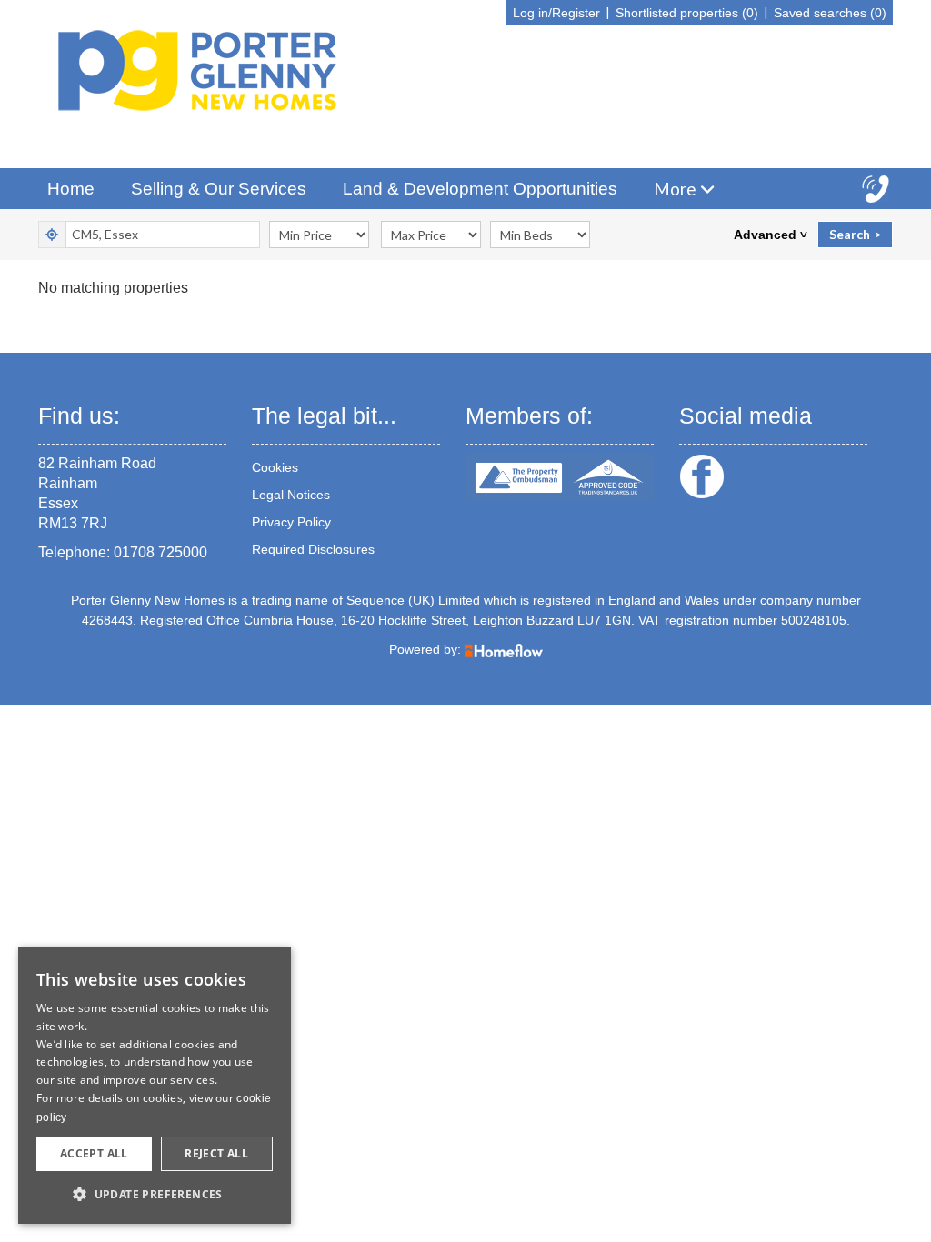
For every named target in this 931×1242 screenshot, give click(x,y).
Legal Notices (291, 494)
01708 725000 (160, 552)
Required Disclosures (313, 549)
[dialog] (154, 1085)
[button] (154, 1194)
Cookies (275, 467)
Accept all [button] (94, 1153)
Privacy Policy (291, 522)
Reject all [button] (216, 1153)
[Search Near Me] (51, 234)
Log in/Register (556, 12)
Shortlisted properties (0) (687, 12)
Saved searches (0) (830, 12)
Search (849, 234)
